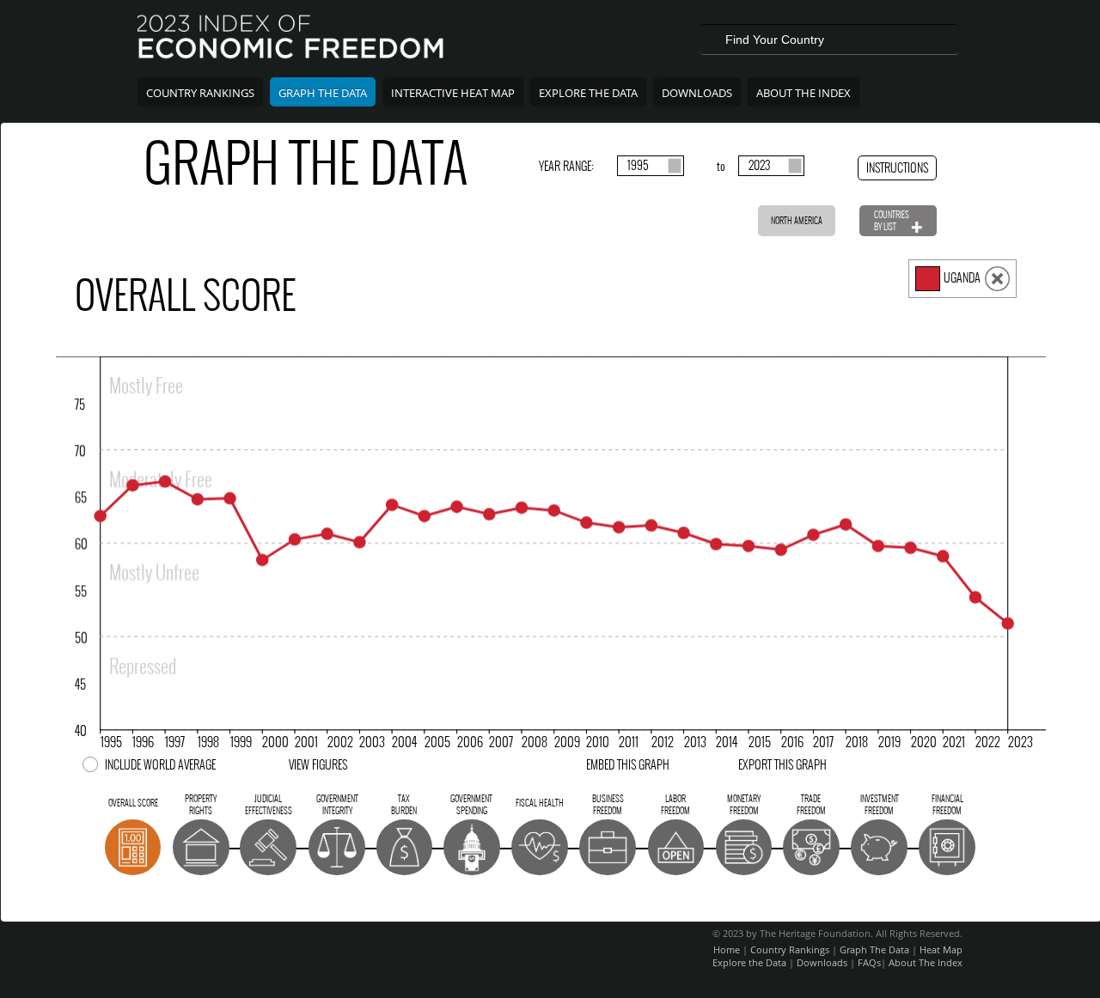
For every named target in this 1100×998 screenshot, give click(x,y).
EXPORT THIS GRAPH (782, 765)
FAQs (869, 962)
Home (726, 949)
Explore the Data (749, 962)
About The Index (803, 92)
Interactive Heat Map (453, 92)
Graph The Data (322, 92)
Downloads (697, 92)
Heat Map (941, 949)
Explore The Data (588, 92)
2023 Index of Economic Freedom (292, 38)
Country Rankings (200, 92)
